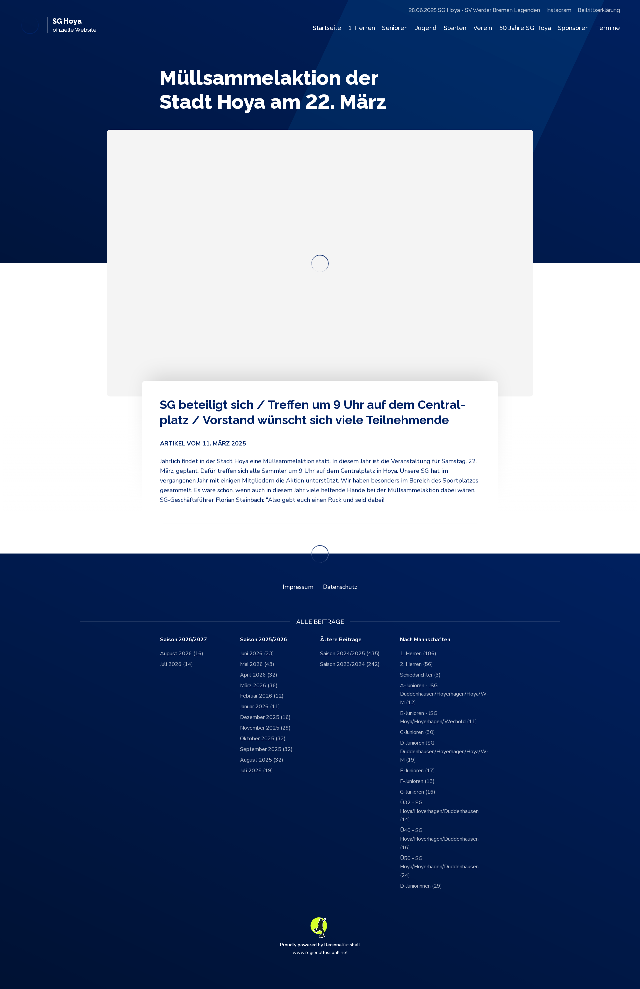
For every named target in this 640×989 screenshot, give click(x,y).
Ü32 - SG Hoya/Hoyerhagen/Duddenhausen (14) (439, 811)
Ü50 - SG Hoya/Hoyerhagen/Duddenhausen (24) (439, 867)
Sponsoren (573, 27)
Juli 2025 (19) (256, 770)
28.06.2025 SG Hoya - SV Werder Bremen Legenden (474, 10)
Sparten (455, 27)
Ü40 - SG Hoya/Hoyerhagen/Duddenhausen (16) (439, 839)
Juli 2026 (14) (176, 664)
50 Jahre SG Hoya (525, 27)
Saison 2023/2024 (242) (350, 664)
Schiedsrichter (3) (420, 675)
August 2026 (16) (181, 653)
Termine (608, 27)
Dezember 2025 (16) (265, 717)
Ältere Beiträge (341, 639)
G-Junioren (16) (417, 792)
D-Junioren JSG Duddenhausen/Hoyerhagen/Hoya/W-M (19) (440, 751)
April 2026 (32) (258, 675)
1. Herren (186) (418, 653)
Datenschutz (340, 587)
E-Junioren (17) (417, 770)
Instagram (558, 10)
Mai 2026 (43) (257, 664)
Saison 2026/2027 (183, 639)
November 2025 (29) (265, 728)
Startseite (327, 27)
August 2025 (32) (261, 760)
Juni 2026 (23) (257, 653)
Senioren (395, 27)
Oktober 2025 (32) (263, 738)
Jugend (425, 27)
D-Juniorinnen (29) (421, 886)
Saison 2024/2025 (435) (350, 653)
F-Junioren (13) (417, 781)
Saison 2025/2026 (263, 639)
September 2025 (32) (266, 749)
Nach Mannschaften (425, 639)
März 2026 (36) (259, 685)
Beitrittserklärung (599, 10)
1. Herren (362, 27)
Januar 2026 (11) (260, 706)
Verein (482, 27)
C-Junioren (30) (417, 732)
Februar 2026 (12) (262, 696)
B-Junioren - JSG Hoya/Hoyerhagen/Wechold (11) (438, 718)
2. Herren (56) (416, 664)
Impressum (298, 587)
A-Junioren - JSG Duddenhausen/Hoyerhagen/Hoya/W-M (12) (440, 694)
